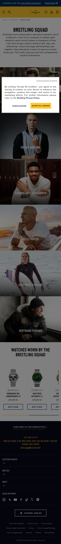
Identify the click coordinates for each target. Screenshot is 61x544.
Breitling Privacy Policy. (28, 98)
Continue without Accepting (46, 81)
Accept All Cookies (41, 106)
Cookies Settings (19, 106)
